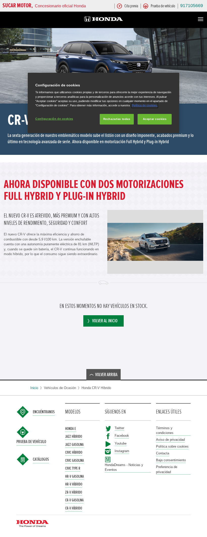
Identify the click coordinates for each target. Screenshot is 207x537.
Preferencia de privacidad (166, 469)
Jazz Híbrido (73, 436)
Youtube (120, 443)
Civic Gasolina (74, 460)
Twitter (119, 428)
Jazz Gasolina (74, 445)
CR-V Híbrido (73, 508)
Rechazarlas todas (116, 118)
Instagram (122, 451)
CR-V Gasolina (74, 500)
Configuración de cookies (54, 118)
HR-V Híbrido (73, 484)
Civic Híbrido (73, 452)
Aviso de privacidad (170, 440)
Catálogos (41, 459)
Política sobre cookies (172, 446)
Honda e (70, 429)
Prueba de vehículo (31, 442)
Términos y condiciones (164, 430)
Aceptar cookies (155, 118)
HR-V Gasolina (74, 476)
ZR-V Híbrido (73, 492)
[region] (103, 103)
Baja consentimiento (171, 460)
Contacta (162, 453)
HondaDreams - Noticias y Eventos (124, 467)
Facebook (122, 435)
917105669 (191, 5)
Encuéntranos (44, 412)
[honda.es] (103, 19)
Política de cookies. (145, 105)
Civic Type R (72, 468)
